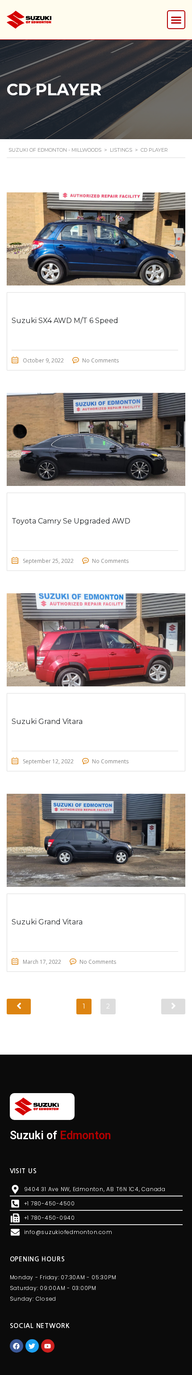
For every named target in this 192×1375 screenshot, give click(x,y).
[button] (176, 19)
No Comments (100, 360)
